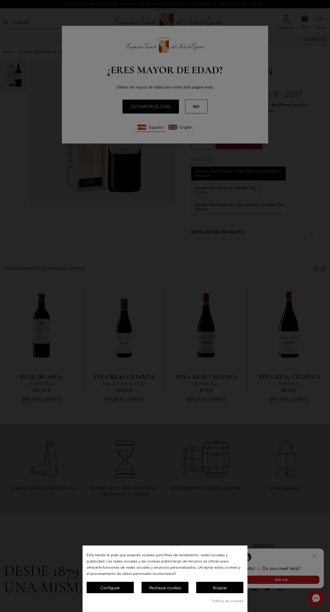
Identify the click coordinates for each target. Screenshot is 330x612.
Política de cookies (227, 601)
